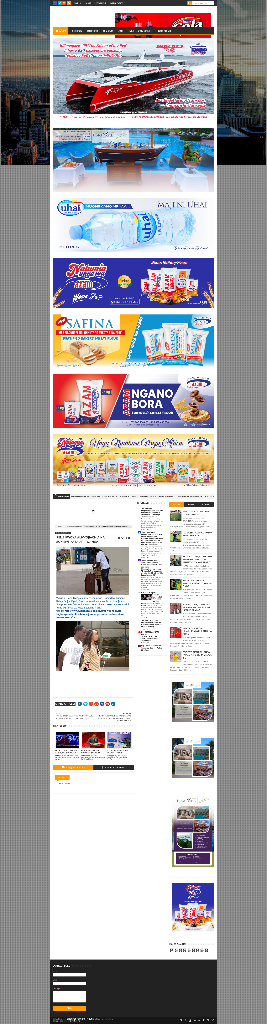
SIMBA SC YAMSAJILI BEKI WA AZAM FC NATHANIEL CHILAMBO (79, 496)
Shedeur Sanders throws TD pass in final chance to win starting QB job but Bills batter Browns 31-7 (152, 572)
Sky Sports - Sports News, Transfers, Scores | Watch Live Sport (151, 648)
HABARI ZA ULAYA (164, 31)
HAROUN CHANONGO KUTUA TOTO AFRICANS (197, 534)
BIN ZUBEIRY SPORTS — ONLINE (80, 1019)
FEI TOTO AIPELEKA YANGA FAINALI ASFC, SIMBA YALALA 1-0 (197, 655)
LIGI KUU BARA (76, 31)
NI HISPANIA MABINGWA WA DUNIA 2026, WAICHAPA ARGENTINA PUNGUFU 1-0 (142, 496)
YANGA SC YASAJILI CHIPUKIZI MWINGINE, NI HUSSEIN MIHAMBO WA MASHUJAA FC (197, 559)
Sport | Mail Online (148, 532)
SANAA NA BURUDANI (74, 526)
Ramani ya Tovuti (117, 3)
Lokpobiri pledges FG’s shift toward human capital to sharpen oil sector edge (152, 513)
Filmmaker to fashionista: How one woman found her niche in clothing (151, 625)
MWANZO (62, 31)
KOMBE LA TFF (92, 31)
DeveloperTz (75, 1021)
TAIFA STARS (108, 31)
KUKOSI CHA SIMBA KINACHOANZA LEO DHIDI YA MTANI (197, 631)
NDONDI (121, 31)
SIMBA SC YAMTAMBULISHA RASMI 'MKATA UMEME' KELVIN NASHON (208, 496)
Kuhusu (88, 3)
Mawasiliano (101, 3)
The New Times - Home (150, 621)
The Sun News (147, 509)
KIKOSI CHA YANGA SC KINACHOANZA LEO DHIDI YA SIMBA (197, 583)
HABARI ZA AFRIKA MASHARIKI (141, 31)
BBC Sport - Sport (148, 593)
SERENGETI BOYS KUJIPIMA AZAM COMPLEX (196, 513)
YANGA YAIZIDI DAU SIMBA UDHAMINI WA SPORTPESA (150, 638)
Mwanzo (77, 3)
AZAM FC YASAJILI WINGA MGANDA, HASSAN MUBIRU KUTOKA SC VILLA (196, 607)
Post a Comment (64, 783)
